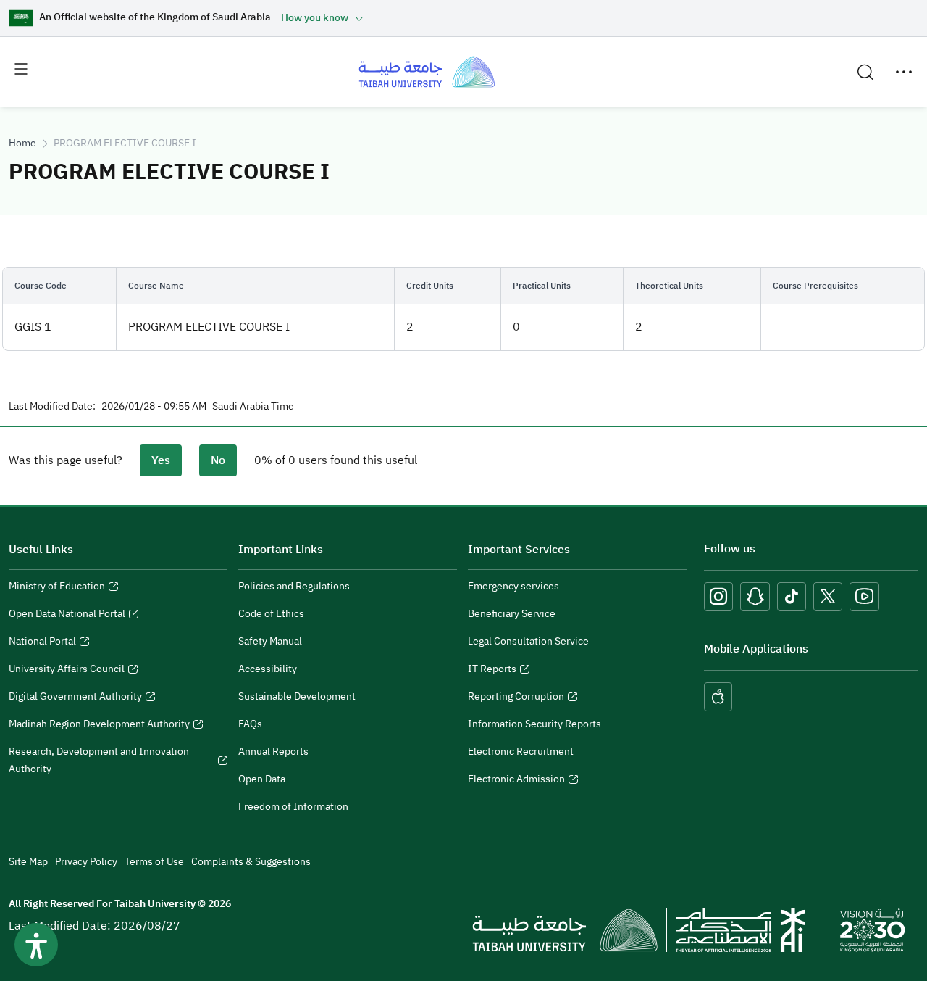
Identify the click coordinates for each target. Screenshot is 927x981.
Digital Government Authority (75, 698)
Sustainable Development (297, 696)
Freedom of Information (293, 806)
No (218, 460)
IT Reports (492, 670)
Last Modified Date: (52, 407)
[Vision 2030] (872, 929)
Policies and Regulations (294, 586)
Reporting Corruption (516, 698)
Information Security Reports (534, 724)
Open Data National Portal (67, 615)
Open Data (261, 779)
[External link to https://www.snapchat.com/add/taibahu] (755, 596)
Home (22, 143)
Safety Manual (270, 641)
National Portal (42, 643)
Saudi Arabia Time (253, 407)
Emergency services (513, 586)
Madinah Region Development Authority (99, 725)
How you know (314, 17)
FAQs (250, 724)
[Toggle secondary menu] (903, 71)
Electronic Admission (516, 780)
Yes (160, 460)
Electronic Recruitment (521, 751)
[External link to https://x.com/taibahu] (827, 596)
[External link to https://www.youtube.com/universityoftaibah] (864, 596)
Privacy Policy (86, 861)
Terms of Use (154, 861)
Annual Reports (273, 751)
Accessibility (267, 668)
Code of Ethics (271, 613)
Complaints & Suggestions (251, 861)
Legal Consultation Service (528, 641)
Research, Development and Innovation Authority (99, 762)
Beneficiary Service (511, 613)
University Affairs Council (67, 670)
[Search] (865, 72)
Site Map (28, 861)
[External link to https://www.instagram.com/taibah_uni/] (718, 596)
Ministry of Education (57, 588)
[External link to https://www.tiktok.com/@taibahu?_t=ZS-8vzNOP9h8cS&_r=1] (791, 596)
